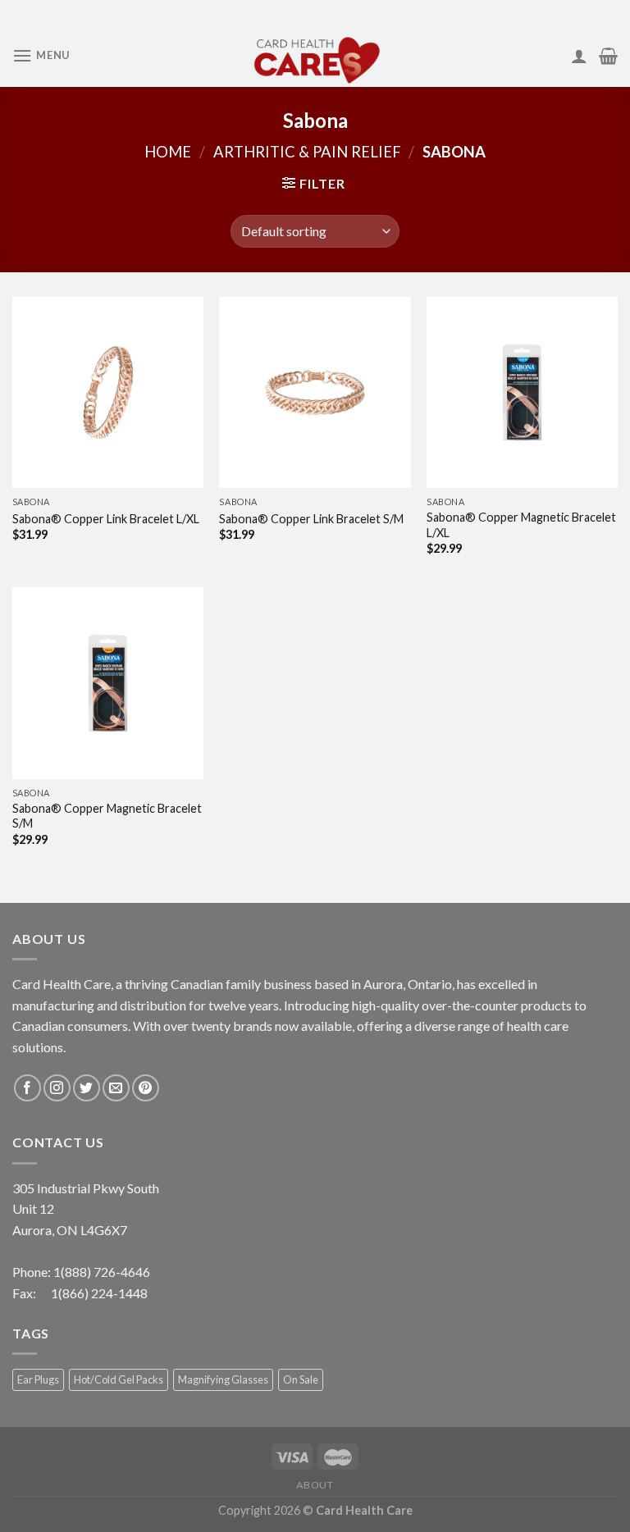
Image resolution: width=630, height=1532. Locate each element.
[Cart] (608, 56)
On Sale (300, 1379)
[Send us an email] (116, 1087)
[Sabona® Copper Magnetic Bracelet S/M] (107, 682)
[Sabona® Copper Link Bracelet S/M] (314, 392)
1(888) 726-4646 (101, 1271)
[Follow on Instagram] (57, 1087)
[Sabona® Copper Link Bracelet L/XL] (107, 392)
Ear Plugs (38, 1379)
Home (167, 152)
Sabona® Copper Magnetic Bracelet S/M (107, 816)
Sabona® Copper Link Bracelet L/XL (105, 519)
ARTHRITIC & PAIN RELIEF (307, 152)
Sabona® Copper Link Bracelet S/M (311, 519)
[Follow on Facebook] (27, 1087)
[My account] (579, 56)
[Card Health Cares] (315, 56)
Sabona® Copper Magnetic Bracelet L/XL (521, 525)
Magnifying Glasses (223, 1379)
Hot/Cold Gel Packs (118, 1379)
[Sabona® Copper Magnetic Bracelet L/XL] (522, 392)
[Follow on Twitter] (86, 1087)
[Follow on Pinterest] (145, 1087)
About (314, 1485)
